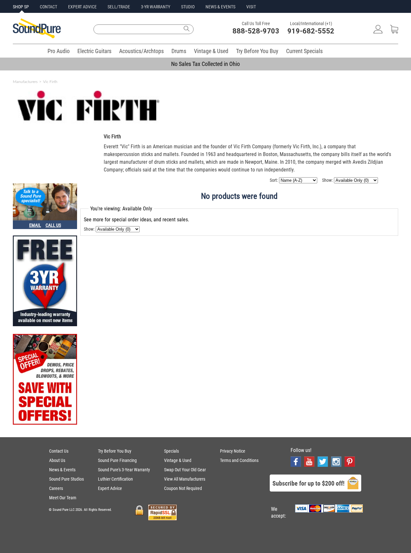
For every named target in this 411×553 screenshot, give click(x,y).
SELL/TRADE (119, 6)
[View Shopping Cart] (394, 32)
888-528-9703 (255, 31)
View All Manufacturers (184, 479)
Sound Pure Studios (66, 479)
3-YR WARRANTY (155, 6)
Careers (56, 488)
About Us (57, 460)
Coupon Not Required (183, 488)
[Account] (377, 32)
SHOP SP (21, 6)
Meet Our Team (62, 497)
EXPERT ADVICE (82, 6)
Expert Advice (110, 488)
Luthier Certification (115, 479)
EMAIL (35, 225)
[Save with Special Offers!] (45, 380)
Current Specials (304, 51)
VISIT (251, 6)
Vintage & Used (211, 51)
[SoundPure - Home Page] (37, 36)
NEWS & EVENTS (220, 6)
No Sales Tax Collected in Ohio (205, 63)
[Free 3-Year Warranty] (45, 281)
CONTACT (48, 6)
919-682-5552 (310, 31)
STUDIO (188, 6)
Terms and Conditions (239, 460)
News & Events (62, 469)
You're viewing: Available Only (121, 209)
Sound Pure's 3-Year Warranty (124, 469)
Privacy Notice (232, 451)
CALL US (53, 225)
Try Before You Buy (257, 51)
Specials (171, 451)
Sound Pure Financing (117, 460)
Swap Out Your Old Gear (185, 469)
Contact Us (58, 451)
